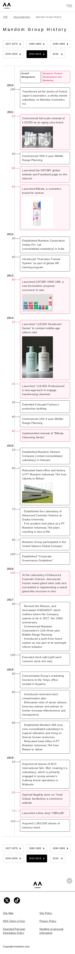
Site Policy (45, 913)
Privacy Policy (48, 921)
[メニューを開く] (69, 6)
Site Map (8, 913)
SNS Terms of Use (14, 921)
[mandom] (37, 885)
